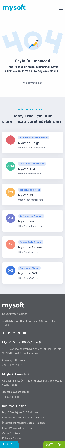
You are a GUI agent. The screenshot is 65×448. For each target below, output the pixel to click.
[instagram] (14, 333)
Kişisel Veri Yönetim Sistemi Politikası (23, 417)
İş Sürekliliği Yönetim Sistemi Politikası (24, 422)
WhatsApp (56, 444)
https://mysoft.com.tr (14, 314)
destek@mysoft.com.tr (15, 392)
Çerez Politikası (11, 433)
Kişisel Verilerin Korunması (17, 428)
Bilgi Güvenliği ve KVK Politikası (20, 412)
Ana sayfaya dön (32, 83)
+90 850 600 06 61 (12, 397)
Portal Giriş (9, 444)
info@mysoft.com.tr (13, 360)
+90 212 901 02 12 (12, 365)
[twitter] (19, 333)
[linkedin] (8, 333)
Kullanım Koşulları (12, 438)
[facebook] (3, 333)
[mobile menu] (61, 8)
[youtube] (24, 333)
